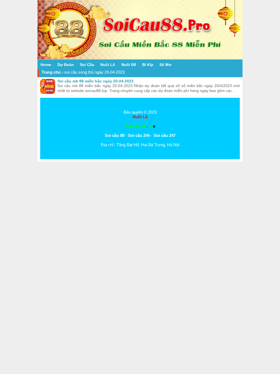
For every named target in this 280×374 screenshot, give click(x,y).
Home (45, 64)
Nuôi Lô (107, 64)
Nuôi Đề (128, 64)
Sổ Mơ (165, 64)
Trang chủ (51, 72)
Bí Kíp (147, 64)
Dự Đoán (65, 64)
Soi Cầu (87, 64)
